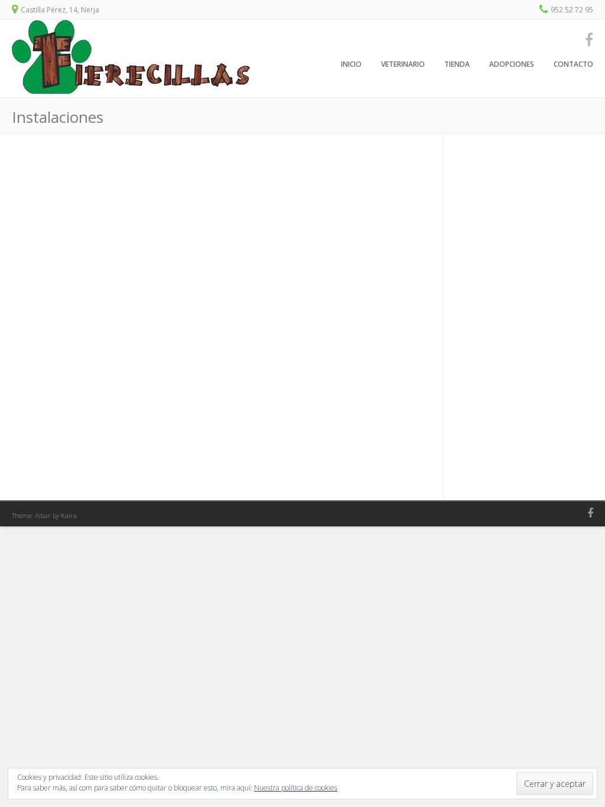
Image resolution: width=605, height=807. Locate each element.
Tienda (457, 64)
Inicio (351, 64)
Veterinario (403, 64)
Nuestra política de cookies (295, 788)
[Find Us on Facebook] (585, 39)
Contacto (573, 64)
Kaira (69, 515)
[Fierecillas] (131, 91)
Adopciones (511, 64)
